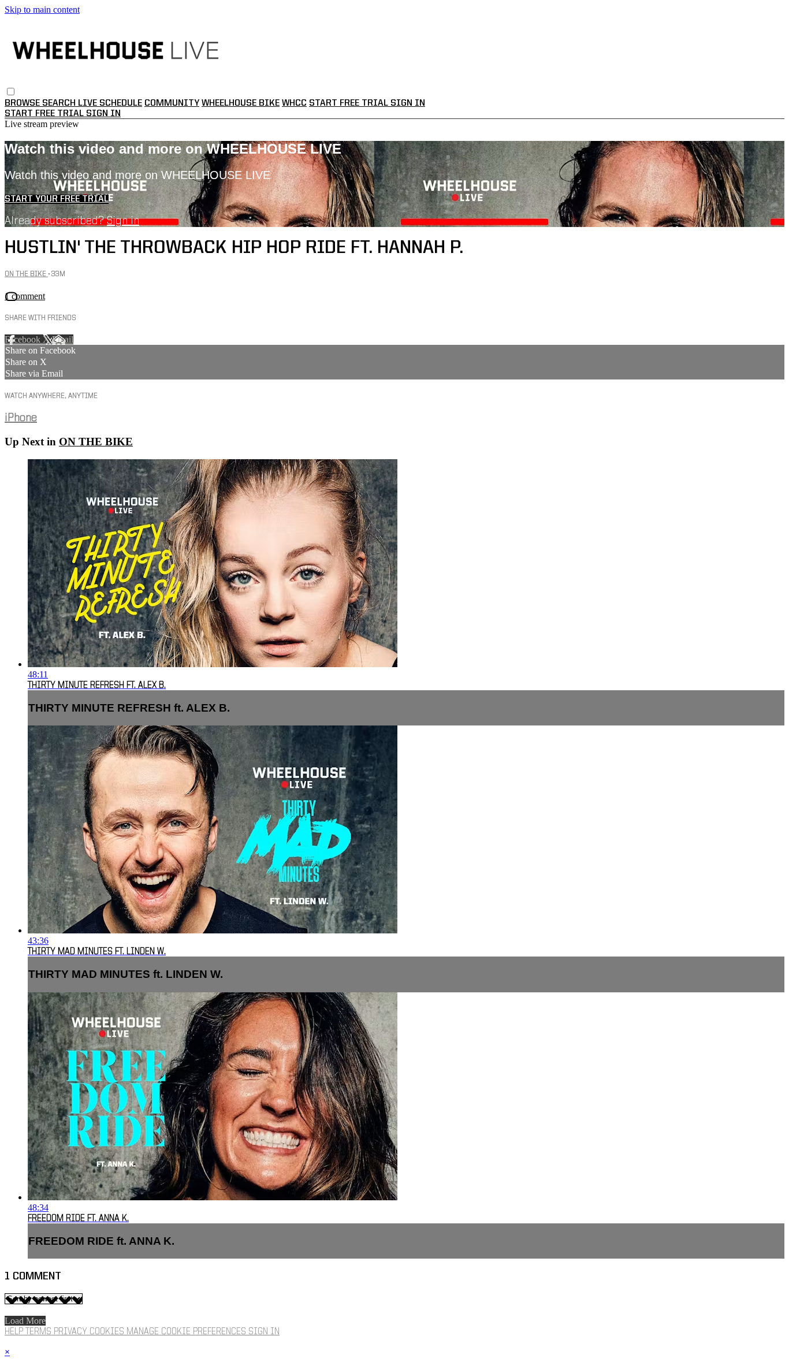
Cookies (108, 1332)
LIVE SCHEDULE (110, 103)
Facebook (24, 339)
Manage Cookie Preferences (187, 1332)
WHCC (294, 103)
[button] (10, 91)
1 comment (25, 296)
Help (15, 1332)
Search (60, 103)
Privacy (72, 1332)
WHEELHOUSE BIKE (241, 103)
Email (62, 339)
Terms (39, 1332)
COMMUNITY (171, 103)
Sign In (103, 113)
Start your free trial (57, 199)
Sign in (407, 103)
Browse (23, 103)
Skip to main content (42, 9)
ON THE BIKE (26, 274)
